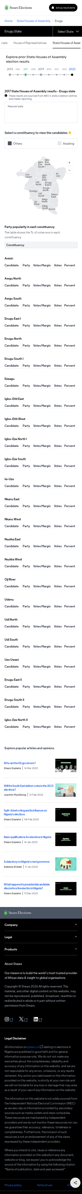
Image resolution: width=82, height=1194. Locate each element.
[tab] (30, 42)
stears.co (33, 1047)
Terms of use (44, 1185)
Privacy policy (13, 1185)
